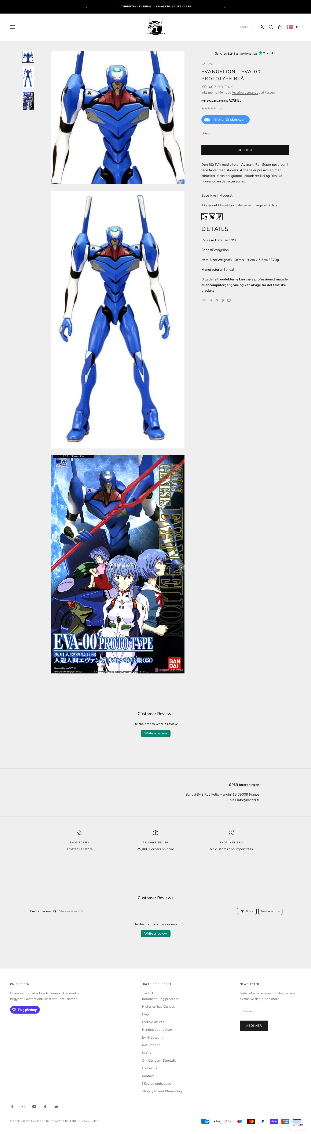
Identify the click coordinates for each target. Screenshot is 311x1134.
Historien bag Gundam (159, 1006)
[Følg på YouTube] (34, 1106)
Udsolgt (245, 150)
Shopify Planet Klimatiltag (162, 1091)
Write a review (155, 733)
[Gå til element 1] (28, 57)
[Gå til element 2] (28, 77)
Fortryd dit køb (153, 1022)
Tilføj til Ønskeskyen (229, 119)
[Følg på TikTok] (45, 1106)
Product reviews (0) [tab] (43, 911)
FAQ (145, 1014)
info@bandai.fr (248, 800)
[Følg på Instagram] (23, 1106)
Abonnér (254, 1026)
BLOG (146, 1053)
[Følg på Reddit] (56, 1106)
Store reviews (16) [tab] (71, 911)
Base (205, 195)
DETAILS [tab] (215, 229)
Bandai (207, 64)
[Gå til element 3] (28, 100)
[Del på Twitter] (217, 300)
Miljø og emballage (156, 1083)
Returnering (151, 1045)
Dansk (244, 27)
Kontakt (148, 1076)
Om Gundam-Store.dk (159, 1060)
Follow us (149, 1068)
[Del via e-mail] (229, 300)
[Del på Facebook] (211, 300)
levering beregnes (245, 92)
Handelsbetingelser (157, 1029)
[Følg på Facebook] (12, 1106)
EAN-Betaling (152, 1037)
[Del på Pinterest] (223, 300)
